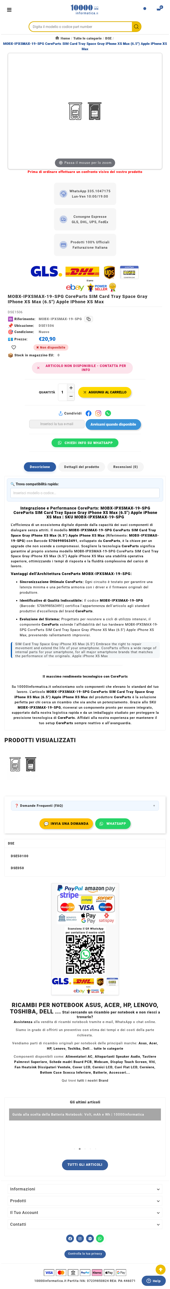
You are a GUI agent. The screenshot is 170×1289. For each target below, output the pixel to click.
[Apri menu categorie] (10, 9)
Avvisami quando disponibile (113, 424)
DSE (11, 843)
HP (49, 1049)
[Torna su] (161, 1270)
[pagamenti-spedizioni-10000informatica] (85, 939)
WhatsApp (116, 824)
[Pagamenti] (85, 1272)
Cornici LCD (102, 1067)
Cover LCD (81, 1067)
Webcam (101, 1062)
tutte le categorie (108, 1049)
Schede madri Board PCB (70, 1062)
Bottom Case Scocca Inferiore (65, 1073)
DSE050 (17, 868)
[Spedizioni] (85, 279)
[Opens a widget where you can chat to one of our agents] (153, 1281)
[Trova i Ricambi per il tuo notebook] (90, 1238)
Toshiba (74, 1049)
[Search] (136, 26)
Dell (86, 1049)
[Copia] (88, 319)
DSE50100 (20, 856)
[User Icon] (145, 10)
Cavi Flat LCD (126, 1067)
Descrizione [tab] (40, 467)
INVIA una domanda (66, 823)
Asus (143, 1043)
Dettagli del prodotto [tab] (81, 467)
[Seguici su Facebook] (70, 1238)
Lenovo (60, 1049)
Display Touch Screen (128, 1062)
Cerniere (147, 1067)
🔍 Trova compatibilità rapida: (34, 484)
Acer (153, 1043)
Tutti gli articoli (85, 1165)
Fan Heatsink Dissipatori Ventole (42, 1067)
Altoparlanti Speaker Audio (117, 1057)
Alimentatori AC (79, 1057)
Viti (152, 1062)
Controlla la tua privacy (85, 1253)
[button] (80, 1149)
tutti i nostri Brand (92, 1081)
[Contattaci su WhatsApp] (100, 1238)
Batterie (100, 1073)
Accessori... (119, 1073)
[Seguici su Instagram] (80, 1238)
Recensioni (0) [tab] (125, 467)
